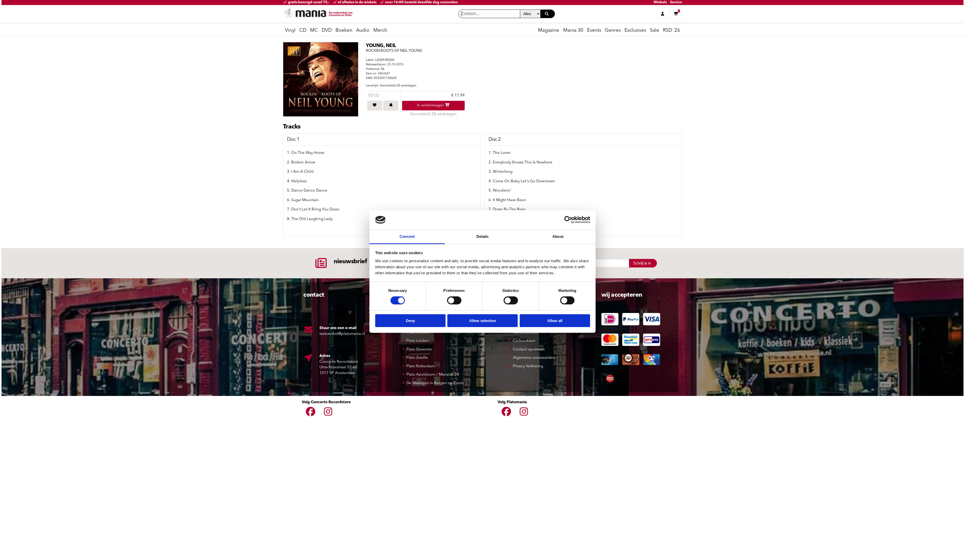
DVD (327, 30)
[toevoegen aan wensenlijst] (374, 106)
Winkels (660, 2)
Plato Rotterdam (420, 366)
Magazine (548, 30)
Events (594, 30)
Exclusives (635, 30)
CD (302, 30)
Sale (654, 30)
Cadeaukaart (524, 341)
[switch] (454, 300)
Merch (380, 30)
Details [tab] (482, 236)
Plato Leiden (417, 341)
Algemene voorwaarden (534, 358)
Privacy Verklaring (528, 366)
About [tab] (557, 236)
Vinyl (290, 30)
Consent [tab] (407, 236)
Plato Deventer (419, 349)
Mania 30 (573, 30)
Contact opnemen (529, 349)
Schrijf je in (642, 263)
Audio (362, 30)
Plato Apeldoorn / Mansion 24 (432, 375)
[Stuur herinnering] (390, 106)
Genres (613, 30)
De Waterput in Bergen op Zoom (435, 383)
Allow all (554, 321)
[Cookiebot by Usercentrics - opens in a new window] (568, 219)
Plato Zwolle (417, 358)
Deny (410, 321)
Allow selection (482, 321)
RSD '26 (671, 30)
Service (676, 2)
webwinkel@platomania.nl (342, 334)
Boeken (343, 30)
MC (314, 30)
